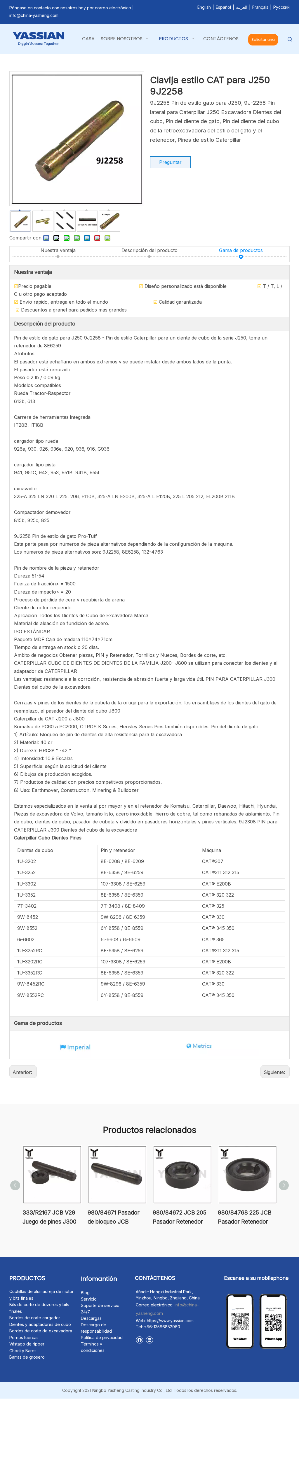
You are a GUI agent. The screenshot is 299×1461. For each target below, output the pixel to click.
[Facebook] (139, 1339)
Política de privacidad (102, 1337)
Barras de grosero (27, 1357)
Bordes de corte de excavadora (40, 1330)
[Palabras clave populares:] (290, 40)
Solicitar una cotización (263, 41)
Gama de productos (241, 250)
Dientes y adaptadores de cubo (40, 1324)
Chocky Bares (22, 1350)
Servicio (89, 1298)
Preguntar (170, 162)
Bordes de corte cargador (34, 1317)
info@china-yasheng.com (33, 15)
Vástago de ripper (26, 1343)
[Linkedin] (149, 1339)
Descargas (91, 1318)
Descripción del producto (149, 250)
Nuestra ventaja (58, 250)
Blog (85, 1292)
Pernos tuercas (24, 1337)
